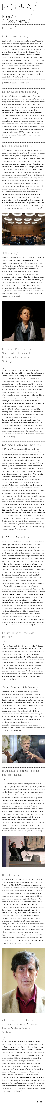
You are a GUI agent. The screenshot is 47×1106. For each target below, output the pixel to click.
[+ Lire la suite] (36, 208)
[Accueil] (23, 7)
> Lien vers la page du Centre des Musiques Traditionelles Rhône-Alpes (22, 135)
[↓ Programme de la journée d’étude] (16, 83)
